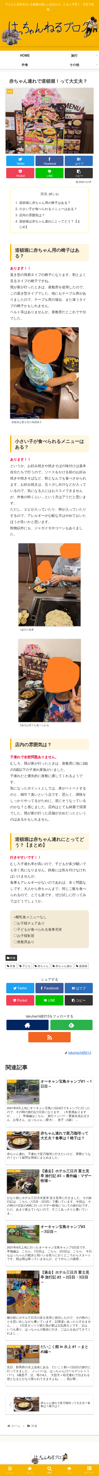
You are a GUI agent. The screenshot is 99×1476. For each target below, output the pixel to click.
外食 (12, 958)
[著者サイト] (27, 1025)
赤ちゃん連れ (63, 966)
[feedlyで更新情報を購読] (71, 1025)
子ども (26, 966)
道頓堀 (82, 966)
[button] (89, 815)
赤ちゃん (43, 966)
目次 (44, 193)
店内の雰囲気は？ (32, 215)
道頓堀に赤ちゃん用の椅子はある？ (45, 202)
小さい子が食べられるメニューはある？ (48, 209)
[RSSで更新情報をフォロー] (49, 1037)
